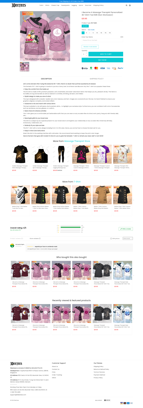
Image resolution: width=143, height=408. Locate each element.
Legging (74, 5)
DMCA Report (98, 400)
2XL (97, 32)
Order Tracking (57, 375)
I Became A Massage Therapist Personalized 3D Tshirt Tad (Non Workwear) (20, 283)
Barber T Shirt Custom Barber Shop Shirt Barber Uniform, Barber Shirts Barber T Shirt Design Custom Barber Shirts (101, 207)
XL (93, 32)
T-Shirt (77, 181)
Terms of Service (99, 372)
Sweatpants (65, 5)
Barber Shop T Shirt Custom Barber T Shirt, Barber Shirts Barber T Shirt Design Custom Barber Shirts (122, 207)
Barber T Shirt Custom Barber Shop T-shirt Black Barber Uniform (81, 207)
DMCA (54, 378)
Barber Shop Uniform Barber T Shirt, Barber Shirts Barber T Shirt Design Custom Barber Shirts (61, 207)
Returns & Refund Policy (101, 369)
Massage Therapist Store (77, 141)
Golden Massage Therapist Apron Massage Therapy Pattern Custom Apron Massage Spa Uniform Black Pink (41, 167)
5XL (110, 32)
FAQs (53, 372)
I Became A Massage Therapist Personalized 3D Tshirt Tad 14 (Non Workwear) (81, 283)
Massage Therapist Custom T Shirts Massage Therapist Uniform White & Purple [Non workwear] (102, 167)
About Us (55, 366)
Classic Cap (55, 5)
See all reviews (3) (15, 230)
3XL (101, 32)
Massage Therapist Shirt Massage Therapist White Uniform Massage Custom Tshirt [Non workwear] (122, 167)
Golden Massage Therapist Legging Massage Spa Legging (61, 167)
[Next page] (133, 160)
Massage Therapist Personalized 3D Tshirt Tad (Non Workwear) (101, 283)
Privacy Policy (98, 378)
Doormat (88, 5)
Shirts (47, 5)
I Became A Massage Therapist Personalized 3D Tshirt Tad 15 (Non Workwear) (60, 283)
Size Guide (91, 30)
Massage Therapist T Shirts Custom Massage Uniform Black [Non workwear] (81, 167)
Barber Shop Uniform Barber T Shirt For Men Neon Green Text (41, 207)
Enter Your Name (87, 37)
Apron (81, 5)
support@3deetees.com (18, 395)
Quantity (84, 51)
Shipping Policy (98, 5)
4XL (105, 32)
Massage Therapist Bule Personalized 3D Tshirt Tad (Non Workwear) (122, 283)
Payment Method (99, 375)
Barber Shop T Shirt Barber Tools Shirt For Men (19, 207)
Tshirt (41, 5)
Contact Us (55, 369)
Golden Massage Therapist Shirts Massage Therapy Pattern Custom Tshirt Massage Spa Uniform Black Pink (20, 167)
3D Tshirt (94, 23)
